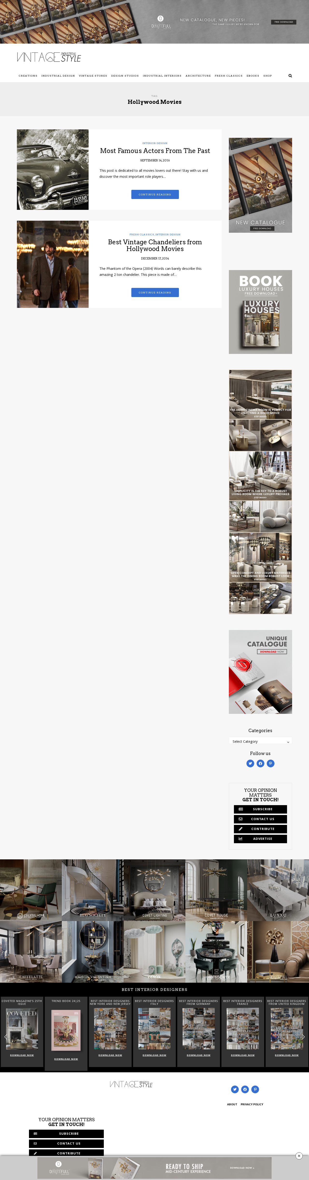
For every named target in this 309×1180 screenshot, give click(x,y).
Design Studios (125, 75)
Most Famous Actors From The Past (155, 150)
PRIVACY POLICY (252, 1104)
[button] (303, 1037)
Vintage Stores (93, 75)
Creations (28, 75)
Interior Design (155, 143)
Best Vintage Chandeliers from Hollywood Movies (155, 245)
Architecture (198, 75)
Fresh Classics (229, 75)
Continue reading (155, 194)
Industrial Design (58, 75)
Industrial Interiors (162, 75)
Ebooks (253, 75)
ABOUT (232, 1104)
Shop (267, 75)
